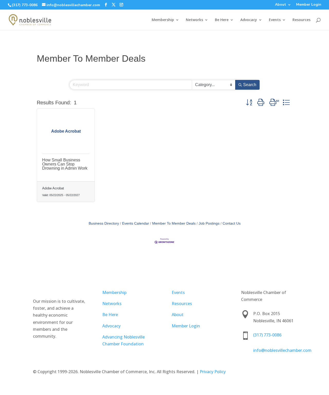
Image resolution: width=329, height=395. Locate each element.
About (280, 5)
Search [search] (249, 84)
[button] (249, 102)
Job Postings (209, 223)
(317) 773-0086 (25, 5)
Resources (301, 20)
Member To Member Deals (174, 223)
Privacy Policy (213, 371)
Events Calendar (135, 223)
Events (275, 20)
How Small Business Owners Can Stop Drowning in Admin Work (64, 164)
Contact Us (232, 223)
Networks (194, 20)
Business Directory (104, 223)
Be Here (222, 20)
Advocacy (248, 20)
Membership (163, 20)
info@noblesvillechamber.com (282, 350)
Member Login (308, 5)
